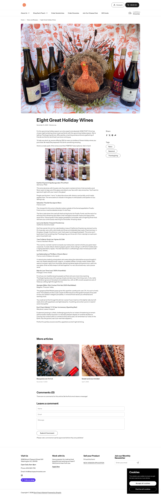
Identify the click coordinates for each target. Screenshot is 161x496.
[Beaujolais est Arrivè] (58, 360)
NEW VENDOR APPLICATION (93, 463)
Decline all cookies (142, 489)
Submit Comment (47, 433)
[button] (132, 5)
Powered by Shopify (54, 492)
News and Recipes (32, 20)
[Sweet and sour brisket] (103, 360)
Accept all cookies (143, 483)
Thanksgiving (113, 156)
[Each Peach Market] (24, 5)
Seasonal (111, 151)
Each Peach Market (40, 492)
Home (23, 20)
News (110, 147)
